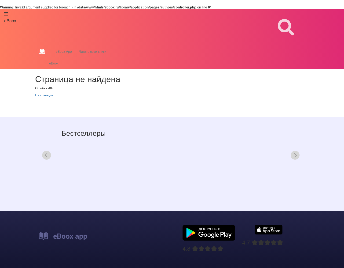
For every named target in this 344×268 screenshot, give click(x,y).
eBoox (54, 63)
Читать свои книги (92, 51)
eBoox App (64, 51)
